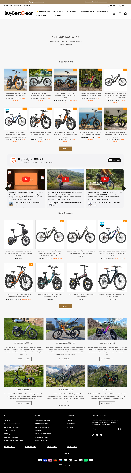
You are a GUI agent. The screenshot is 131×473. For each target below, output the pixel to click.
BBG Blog (7, 434)
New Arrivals (58, 11)
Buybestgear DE (9, 446)
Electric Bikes (71, 11)
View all (65, 149)
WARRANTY (38, 430)
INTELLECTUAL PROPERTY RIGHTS (14, 440)
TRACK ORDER (71, 424)
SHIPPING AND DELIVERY (42, 420)
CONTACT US (71, 420)
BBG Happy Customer (11, 437)
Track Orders (8, 6)
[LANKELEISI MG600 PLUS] (23, 329)
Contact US (26, 6)
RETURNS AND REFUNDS (42, 427)
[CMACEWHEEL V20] (107, 329)
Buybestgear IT (52, 446)
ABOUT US (7, 420)
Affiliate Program (9, 430)
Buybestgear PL (72, 446)
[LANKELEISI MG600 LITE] (65, 329)
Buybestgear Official (30, 159)
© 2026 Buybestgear (65, 465)
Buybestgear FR (30, 446)
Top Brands (56, 15)
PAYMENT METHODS (41, 424)
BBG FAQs (17, 6)
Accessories (102, 11)
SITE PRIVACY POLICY (42, 437)
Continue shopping (65, 45)
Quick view (15, 89)
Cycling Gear (41, 15)
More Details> (24, 359)
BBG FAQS (70, 427)
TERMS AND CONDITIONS (43, 434)
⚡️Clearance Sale (43, 11)
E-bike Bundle (86, 11)
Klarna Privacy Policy (42, 440)
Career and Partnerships (12, 427)
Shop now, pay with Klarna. (13, 424)
